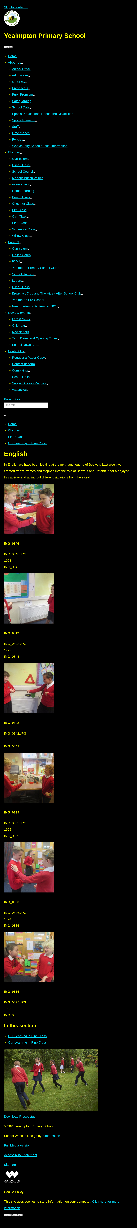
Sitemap (10, 1164)
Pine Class (15, 437)
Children (14, 430)
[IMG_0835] (29, 981)
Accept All (8, 1215)
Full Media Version (17, 1145)
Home (12, 424)
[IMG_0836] (29, 891)
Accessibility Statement (20, 1155)
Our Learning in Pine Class (27, 443)
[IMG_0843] (29, 622)
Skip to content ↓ (16, 7)
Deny (13, 1215)
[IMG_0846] (29, 533)
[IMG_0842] (29, 712)
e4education (51, 1136)
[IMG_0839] (29, 802)
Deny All (19, 1215)
